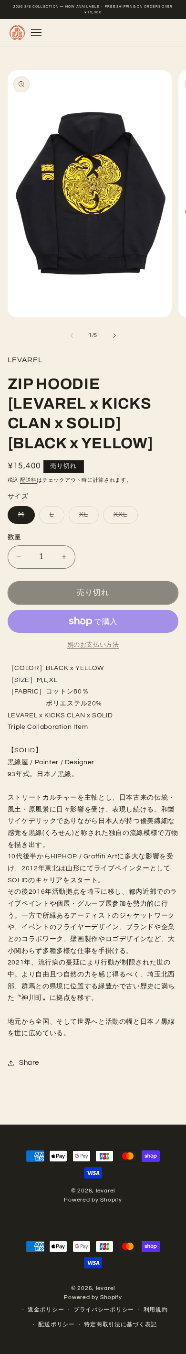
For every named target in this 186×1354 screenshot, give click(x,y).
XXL (124, 517)
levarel (105, 1190)
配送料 (28, 480)
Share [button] (29, 1062)
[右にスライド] (114, 335)
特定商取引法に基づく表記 (120, 1324)
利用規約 (156, 1309)
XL (87, 517)
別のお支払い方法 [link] (93, 645)
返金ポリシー (46, 1309)
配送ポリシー (56, 1324)
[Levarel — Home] (17, 32)
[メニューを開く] (36, 32)
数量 (14, 537)
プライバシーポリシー (103, 1309)
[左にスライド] (71, 335)
